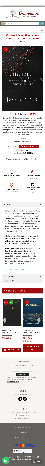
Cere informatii (31, 159)
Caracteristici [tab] (8, 276)
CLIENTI (21, 432)
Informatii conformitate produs (15, 269)
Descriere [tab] (7, 204)
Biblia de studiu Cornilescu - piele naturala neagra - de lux (11, 331)
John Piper (22, 42)
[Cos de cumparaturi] (42, 30)
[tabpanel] (22, 78)
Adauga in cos (30, 146)
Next (41, 80)
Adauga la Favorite (13, 159)
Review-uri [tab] (8, 281)
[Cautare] (41, 23)
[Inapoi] (1, 35)
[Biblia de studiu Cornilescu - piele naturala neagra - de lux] (12, 312)
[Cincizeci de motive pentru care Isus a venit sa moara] (22, 78)
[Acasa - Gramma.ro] (22, 14)
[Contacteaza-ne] (36, 30)
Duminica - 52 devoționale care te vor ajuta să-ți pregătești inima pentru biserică (32, 331)
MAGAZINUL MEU (21, 427)
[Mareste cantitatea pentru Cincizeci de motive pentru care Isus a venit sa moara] (15, 146)
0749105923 (23, 415)
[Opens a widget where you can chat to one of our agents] (36, 462)
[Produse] (3, 30)
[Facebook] (20, 399)
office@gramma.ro (23, 418)
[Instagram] (25, 399)
